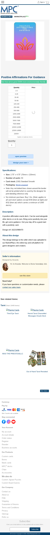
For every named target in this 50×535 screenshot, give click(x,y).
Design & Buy (6, 17)
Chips (4, 469)
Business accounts (9, 448)
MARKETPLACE (21, 17)
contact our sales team (11, 287)
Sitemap (5, 514)
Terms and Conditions (10, 507)
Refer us (5, 517)
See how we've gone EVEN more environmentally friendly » (24, 82)
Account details (8, 435)
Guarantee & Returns (10, 504)
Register (5, 441)
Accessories (7, 473)
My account (6, 432)
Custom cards (7, 456)
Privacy (5, 511)
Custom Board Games (11, 483)
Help (3, 498)
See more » (44, 391)
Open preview (20, 156)
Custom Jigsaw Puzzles (11, 480)
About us (5, 495)
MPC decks (7, 466)
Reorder (5, 444)
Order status (7, 438)
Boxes (4, 459)
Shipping (5, 501)
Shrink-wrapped (22, 185)
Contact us (6, 491)
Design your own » (21, 163)
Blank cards (6, 463)
